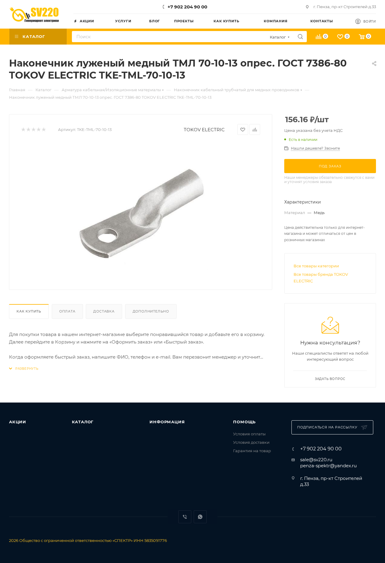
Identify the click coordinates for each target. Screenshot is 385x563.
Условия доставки (251, 442)
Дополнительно (151, 311)
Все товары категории (316, 265)
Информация (167, 421)
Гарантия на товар (252, 450)
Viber (184, 516)
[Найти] (300, 36)
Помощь (244, 421)
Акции (17, 421)
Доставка (103, 311)
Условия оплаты (249, 433)
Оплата (67, 311)
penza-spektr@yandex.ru (328, 465)
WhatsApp (200, 516)
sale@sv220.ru (316, 459)
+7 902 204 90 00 (187, 7)
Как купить (29, 311)
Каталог (83, 421)
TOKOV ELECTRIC (204, 129)
